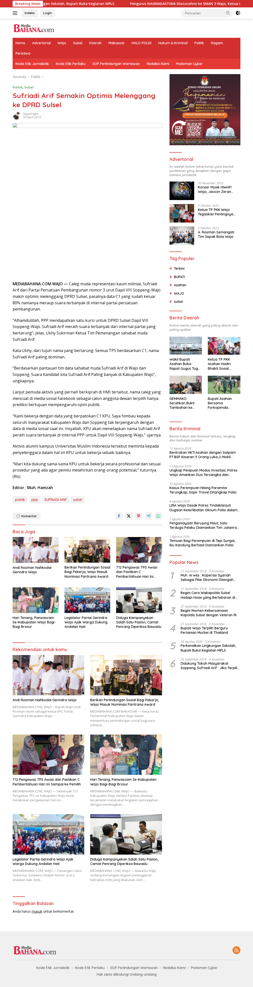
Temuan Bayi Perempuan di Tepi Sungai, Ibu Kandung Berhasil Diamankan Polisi (202, 542)
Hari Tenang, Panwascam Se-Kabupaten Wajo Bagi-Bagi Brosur (34, 622)
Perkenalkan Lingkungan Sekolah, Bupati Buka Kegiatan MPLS (208, 647)
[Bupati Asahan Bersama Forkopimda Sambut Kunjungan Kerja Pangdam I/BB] (224, 385)
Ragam (217, 43)
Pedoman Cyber (189, 64)
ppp (34, 499)
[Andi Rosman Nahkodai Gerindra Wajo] (36, 550)
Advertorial (41, 43)
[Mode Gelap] (237, 13)
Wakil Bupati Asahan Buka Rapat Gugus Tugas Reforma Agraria (185, 364)
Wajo (62, 43)
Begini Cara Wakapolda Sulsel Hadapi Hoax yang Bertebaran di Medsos (208, 595)
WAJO (179, 293)
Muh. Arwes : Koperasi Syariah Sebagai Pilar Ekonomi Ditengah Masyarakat (207, 577)
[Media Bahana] (34, 27)
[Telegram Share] (148, 516)
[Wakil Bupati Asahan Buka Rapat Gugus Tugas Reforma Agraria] (185, 346)
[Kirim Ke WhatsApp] (158, 516)
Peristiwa (23, 53)
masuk (37, 911)
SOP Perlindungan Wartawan (116, 64)
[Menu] (16, 13)
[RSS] (236, 950)
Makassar (116, 43)
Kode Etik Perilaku (70, 64)
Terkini (179, 268)
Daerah (95, 43)
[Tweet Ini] (128, 516)
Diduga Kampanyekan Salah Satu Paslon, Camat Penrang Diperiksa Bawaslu (138, 622)
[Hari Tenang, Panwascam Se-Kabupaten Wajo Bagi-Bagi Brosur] (36, 600)
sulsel (77, 499)
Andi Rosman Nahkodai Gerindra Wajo (32, 569)
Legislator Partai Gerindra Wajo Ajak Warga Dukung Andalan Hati (85, 622)
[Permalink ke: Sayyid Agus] (17, 115)
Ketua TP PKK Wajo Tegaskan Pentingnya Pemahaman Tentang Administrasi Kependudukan (215, 211)
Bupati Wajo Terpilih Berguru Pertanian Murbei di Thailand (204, 630)
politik (20, 499)
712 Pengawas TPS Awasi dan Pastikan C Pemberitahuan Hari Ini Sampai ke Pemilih (136, 572)
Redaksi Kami (158, 64)
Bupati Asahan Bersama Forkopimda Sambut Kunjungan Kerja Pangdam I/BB (223, 403)
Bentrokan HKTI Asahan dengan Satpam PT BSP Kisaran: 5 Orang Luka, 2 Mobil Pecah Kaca (202, 454)
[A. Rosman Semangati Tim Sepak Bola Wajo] (181, 235)
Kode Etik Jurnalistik (32, 64)
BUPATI (179, 277)
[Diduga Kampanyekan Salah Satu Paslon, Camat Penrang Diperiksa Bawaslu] (139, 600)
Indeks (30, 13)
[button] (228, 13)
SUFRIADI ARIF (55, 499)
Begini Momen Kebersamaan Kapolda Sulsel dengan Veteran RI (208, 612)
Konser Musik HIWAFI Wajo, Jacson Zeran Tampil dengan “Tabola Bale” (217, 189)
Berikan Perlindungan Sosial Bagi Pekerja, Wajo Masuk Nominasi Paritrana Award (87, 571)
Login (47, 13)
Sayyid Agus (31, 114)
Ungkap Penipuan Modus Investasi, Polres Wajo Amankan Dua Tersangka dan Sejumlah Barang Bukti (203, 472)
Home (20, 43)
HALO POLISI (141, 43)
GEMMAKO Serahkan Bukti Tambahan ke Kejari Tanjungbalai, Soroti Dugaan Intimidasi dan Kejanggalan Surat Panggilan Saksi (184, 403)
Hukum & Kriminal (173, 43)
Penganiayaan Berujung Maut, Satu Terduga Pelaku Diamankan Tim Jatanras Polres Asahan (203, 525)
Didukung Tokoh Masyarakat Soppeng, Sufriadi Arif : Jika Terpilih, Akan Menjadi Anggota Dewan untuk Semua (210, 665)
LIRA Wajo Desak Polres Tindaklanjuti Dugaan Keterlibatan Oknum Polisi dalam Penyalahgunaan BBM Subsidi (203, 507)
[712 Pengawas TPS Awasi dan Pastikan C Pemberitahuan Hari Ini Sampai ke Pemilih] (139, 550)
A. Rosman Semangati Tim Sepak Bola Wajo (216, 234)
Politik (199, 43)
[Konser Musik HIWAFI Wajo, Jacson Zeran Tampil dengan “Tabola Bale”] (181, 191)
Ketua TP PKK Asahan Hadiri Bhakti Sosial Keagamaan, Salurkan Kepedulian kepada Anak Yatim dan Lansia (224, 364)
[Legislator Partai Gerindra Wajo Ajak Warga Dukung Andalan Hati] (87, 600)
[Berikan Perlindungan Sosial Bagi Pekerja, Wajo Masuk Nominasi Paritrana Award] (87, 550)
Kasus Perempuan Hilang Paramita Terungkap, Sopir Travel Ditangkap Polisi (202, 490)
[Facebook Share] (119, 516)
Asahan (180, 285)
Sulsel (77, 43)
